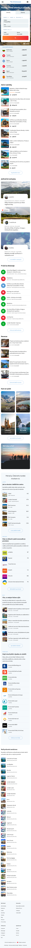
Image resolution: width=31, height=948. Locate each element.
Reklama (20, 945)
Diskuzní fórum (19, 908)
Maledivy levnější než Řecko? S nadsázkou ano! (13, 254)
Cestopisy (18, 910)
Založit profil (6, 454)
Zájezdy (2, 915)
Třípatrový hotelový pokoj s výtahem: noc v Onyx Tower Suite (19, 342)
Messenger (3, 930)
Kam (5, 24)
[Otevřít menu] (3, 2)
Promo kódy (3, 922)
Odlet (5, 32)
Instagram (3, 933)
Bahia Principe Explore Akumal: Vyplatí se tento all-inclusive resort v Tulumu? (19, 363)
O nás (17, 928)
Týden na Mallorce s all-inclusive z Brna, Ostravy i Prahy (18, 152)
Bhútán (27, 44)
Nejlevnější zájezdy (7, 47)
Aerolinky (3, 912)
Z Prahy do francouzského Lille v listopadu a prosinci (18, 110)
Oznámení (25, 945)
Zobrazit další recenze (15, 382)
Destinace (3, 908)
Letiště (2, 910)
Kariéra (17, 933)
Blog (2, 917)
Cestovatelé (18, 912)
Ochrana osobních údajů (13, 945)
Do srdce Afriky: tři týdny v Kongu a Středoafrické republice (15, 229)
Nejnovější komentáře (20, 906)
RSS (2, 937)
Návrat (18, 32)
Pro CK (17, 935)
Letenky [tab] (8, 12)
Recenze (2, 919)
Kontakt (17, 930)
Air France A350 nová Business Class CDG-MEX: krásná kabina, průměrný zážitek (19, 374)
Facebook (3, 928)
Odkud (5, 20)
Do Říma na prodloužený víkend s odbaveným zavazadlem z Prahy (18, 121)
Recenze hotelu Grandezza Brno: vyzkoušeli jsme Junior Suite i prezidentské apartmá (18, 353)
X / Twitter (3, 935)
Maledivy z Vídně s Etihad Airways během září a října (18, 89)
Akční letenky (3, 906)
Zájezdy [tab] (23, 12)
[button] (6, 17)
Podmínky (6, 945)
